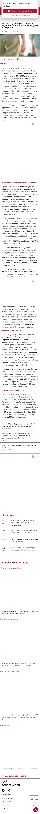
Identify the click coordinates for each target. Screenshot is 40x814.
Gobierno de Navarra (8, 59)
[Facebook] (3, 790)
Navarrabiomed (7, 404)
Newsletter (5, 805)
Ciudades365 (6, 801)
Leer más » (4, 616)
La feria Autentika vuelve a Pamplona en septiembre (19, 769)
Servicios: (4, 433)
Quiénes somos (7, 798)
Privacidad (34, 802)
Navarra (18, 228)
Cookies (35, 806)
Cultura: (4, 424)
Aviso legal (34, 799)
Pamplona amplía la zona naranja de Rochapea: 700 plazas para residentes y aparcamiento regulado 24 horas (19, 717)
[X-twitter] (8, 790)
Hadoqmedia (33, 796)
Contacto (5, 808)
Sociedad (4, 31)
